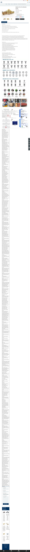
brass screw (22, 37)
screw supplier (6, 422)
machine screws (6, 134)
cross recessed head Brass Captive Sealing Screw (4, 538)
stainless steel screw (18, 37)
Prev (2, 11)
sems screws (6, 38)
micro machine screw (4, 244)
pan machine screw (19, 15)
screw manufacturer (14, 35)
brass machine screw (4, 135)
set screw (6, 235)
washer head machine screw (20, 14)
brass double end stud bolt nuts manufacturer (8, 528)
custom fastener (4, 36)
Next (13, 11)
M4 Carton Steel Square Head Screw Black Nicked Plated (4, 517)
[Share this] (16, 17)
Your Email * (4, 490)
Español (29, 0)
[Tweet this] (19, 17)
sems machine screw (4, 393)
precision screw (20, 38)
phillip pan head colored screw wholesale (7, 538)
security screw (10, 38)
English (25, 0)
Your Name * (4, 487)
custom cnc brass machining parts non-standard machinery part (4, 528)
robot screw (3, 129)
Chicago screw (16, 39)
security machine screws (5, 223)
